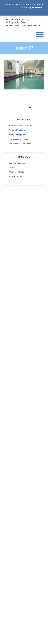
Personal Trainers (17, 130)
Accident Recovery (17, 163)
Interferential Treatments (20, 143)
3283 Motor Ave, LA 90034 (32, 4)
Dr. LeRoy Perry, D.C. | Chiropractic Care (17, 21)
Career (12, 167)
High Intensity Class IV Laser (21, 126)
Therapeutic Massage (18, 139)
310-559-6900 (38, 7)
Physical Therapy (16, 172)
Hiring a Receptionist (18, 134)
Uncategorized (15, 176)
